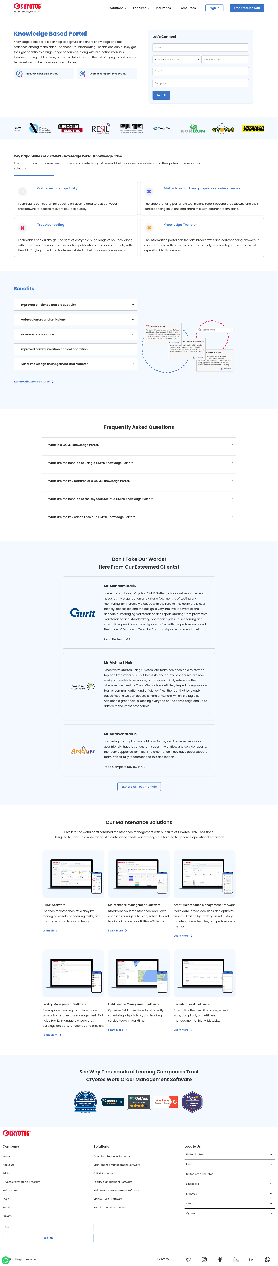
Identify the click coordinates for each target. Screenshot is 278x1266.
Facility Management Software (112, 1182)
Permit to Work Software (109, 1207)
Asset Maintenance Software (111, 1156)
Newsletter (10, 1207)
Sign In (214, 8)
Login (6, 1199)
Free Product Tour (247, 8)
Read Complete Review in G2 (124, 767)
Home (6, 1156)
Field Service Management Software (116, 1190)
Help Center (10, 1190)
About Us (8, 1165)
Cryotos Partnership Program (21, 1182)
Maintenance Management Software (116, 1165)
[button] (118, 8)
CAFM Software (103, 1173)
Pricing (7, 1173)
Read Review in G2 (117, 639)
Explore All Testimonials (139, 787)
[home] (28, 8)
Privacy (7, 1216)
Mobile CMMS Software (108, 1199)
